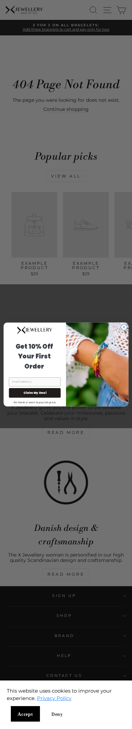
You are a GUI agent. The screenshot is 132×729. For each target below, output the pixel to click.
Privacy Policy (54, 698)
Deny (57, 714)
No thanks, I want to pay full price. (35, 402)
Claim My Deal (34, 393)
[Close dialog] (124, 327)
